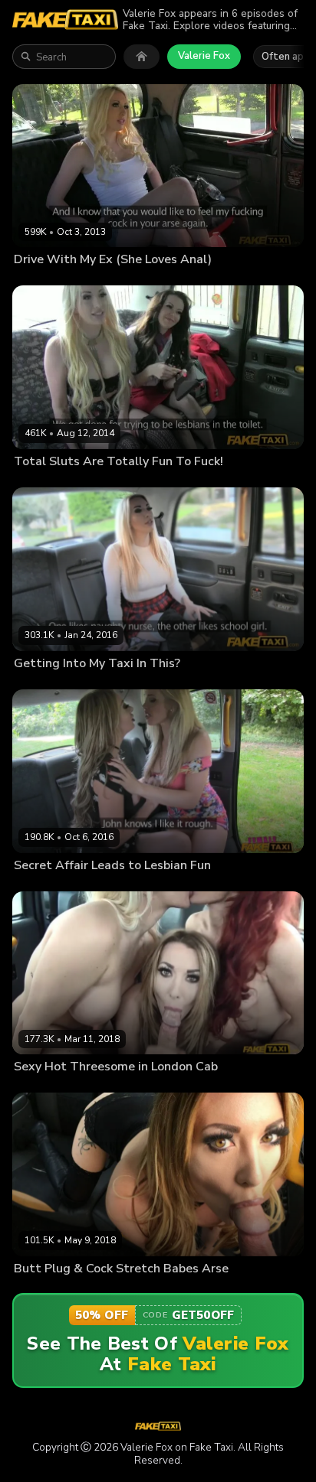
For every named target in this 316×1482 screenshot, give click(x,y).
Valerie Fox (204, 56)
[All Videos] (141, 56)
